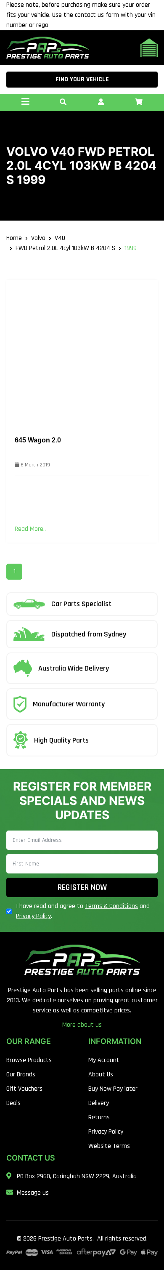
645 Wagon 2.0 (38, 440)
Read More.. (30, 529)
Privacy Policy (33, 916)
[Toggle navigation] (25, 102)
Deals (13, 1103)
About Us (100, 1074)
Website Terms (109, 1146)
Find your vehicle (82, 79)
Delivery (98, 1103)
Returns (99, 1117)
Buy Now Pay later (113, 1088)
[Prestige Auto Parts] (47, 47)
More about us (82, 1024)
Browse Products (29, 1060)
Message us (33, 1192)
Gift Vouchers (24, 1088)
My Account (103, 1060)
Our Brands (20, 1074)
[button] (63, 102)
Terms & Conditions (111, 906)
